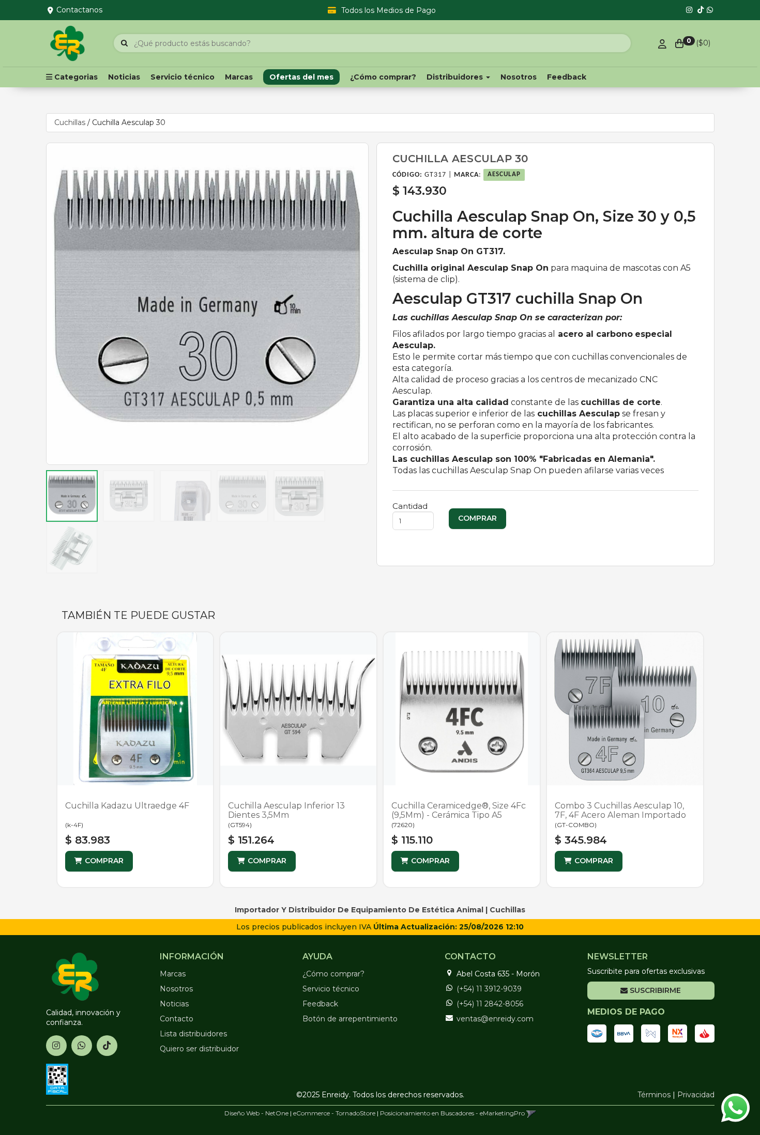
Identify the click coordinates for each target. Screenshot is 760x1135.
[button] (531, 1113)
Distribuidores (456, 77)
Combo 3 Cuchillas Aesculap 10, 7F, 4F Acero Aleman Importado (620, 810)
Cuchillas (69, 122)
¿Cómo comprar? (383, 77)
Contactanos (79, 9)
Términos (654, 1094)
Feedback (566, 77)
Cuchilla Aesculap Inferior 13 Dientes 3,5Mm (286, 810)
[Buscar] (124, 43)
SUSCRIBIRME (654, 990)
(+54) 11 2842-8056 (490, 1003)
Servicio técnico (182, 77)
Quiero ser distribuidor (199, 1048)
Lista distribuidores (193, 1033)
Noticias (124, 77)
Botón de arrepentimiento (350, 1018)
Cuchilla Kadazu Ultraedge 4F (127, 806)
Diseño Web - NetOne (256, 1113)
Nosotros (518, 77)
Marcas (239, 77)
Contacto (176, 1018)
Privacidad (696, 1094)
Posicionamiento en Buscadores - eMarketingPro (452, 1113)
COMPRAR (104, 860)
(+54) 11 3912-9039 (489, 988)
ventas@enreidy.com (495, 1018)
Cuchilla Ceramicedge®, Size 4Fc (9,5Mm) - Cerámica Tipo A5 (458, 810)
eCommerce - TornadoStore (334, 1113)
